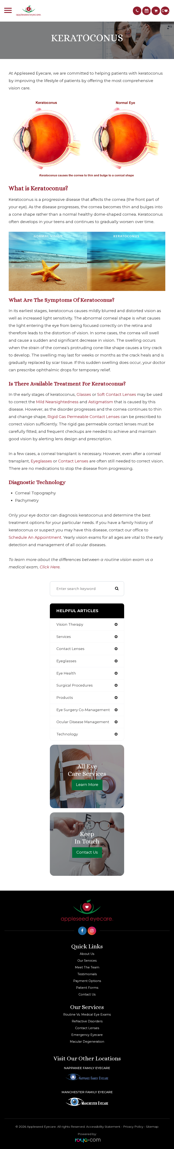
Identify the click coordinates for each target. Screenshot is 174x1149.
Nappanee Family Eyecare (87, 1068)
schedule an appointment (35, 537)
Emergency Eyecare (87, 1035)
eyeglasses (41, 461)
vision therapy (69, 624)
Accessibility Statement (103, 1126)
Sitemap (152, 1126)
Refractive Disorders (87, 1021)
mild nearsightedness (57, 401)
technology (67, 734)
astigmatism (100, 401)
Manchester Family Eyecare (87, 1092)
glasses (84, 394)
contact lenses (73, 461)
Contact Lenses (87, 1028)
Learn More (87, 784)
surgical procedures (74, 685)
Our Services (87, 961)
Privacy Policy (133, 1126)
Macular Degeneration (87, 1041)
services (63, 637)
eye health (66, 673)
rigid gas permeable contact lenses (83, 416)
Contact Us (87, 852)
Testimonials (87, 974)
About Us (87, 954)
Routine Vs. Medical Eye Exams (87, 1014)
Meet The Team (87, 967)
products (64, 697)
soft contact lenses (116, 394)
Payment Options (87, 981)
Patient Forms (87, 988)
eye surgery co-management (83, 710)
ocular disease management (82, 722)
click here (50, 567)
